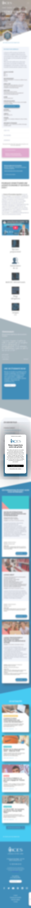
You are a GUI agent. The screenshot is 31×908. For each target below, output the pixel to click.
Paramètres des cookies (15, 468)
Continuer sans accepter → (16, 436)
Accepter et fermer (15, 465)
